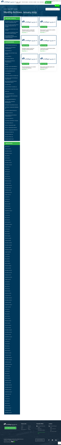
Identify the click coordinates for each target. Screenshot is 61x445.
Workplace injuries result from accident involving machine (28, 49)
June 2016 (7, 311)
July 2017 (6, 281)
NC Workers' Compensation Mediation (11, 107)
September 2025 (8, 153)
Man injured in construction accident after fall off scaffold (47, 30)
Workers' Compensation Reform (10, 129)
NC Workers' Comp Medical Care (11, 104)
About (20, 2)
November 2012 (8, 387)
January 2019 (7, 240)
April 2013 (7, 375)
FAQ (22, 428)
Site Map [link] (10, 440)
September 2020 (8, 210)
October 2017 (7, 274)
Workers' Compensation (9, 125)
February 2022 (7, 180)
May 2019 (6, 231)
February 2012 (7, 407)
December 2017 (7, 270)
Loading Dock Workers (9, 93)
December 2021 (7, 185)
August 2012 (7, 394)
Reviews (34, 2)
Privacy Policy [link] (15, 440)
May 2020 (6, 217)
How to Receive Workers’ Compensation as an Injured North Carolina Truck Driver (11, 36)
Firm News (7, 84)
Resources (42, 2)
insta (55, 440)
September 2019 (8, 224)
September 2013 (8, 364)
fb (49, 440)
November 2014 (8, 332)
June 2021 (7, 199)
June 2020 (7, 215)
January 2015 (7, 327)
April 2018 (7, 261)
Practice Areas (25, 2)
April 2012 (7, 403)
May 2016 (6, 313)
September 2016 (8, 304)
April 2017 (7, 288)
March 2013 (7, 378)
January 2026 (7, 148)
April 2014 (7, 348)
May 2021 (6, 201)
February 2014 (7, 352)
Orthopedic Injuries (8, 112)
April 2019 (7, 233)
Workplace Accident (8, 132)
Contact (18, 2)
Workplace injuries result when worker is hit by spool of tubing (28, 30)
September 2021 (8, 192)
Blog (6, 64)
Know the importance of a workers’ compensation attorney (29, 67)
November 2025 (8, 151)
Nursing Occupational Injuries (10, 110)
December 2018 (8, 242)
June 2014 (7, 343)
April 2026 (7, 146)
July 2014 (6, 341)
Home (17, 2)
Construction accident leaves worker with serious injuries (47, 49)
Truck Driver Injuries (8, 118)
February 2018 (7, 265)
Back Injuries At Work (9, 58)
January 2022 (7, 183)
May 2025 (6, 155)
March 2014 (7, 350)
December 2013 (7, 357)
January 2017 (7, 295)
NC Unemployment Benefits (10, 99)
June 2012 (7, 398)
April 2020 (7, 219)
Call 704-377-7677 (48, 2)
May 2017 (6, 286)
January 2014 (7, 355)
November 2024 (8, 164)
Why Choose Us (23, 429)
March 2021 (7, 206)
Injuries (6, 91)
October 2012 (7, 389)
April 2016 (7, 316)
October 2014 (7, 334)
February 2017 (7, 293)
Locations (31, 2)
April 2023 (7, 171)
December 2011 (7, 412)
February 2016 (7, 320)
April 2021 (7, 203)
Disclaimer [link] (6, 440)
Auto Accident (7, 56)
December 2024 (8, 162)
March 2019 (7, 235)
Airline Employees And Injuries (10, 45)
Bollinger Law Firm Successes (10, 68)
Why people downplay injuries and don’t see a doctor (47, 67)
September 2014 (8, 336)
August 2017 (7, 279)
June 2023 (7, 169)
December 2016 (8, 297)
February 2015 (7, 325)
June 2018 (7, 256)
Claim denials (7, 73)
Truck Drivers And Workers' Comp (11, 120)
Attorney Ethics (7, 50)
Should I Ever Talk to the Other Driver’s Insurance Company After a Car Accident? (12, 25)
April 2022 (7, 176)
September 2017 (8, 277)
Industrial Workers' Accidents (10, 86)
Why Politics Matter (8, 122)
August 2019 (7, 226)
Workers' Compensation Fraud (10, 127)
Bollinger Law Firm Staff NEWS (10, 66)
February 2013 (7, 380)
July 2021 (6, 196)
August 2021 (7, 194)
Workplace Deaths (8, 134)
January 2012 (7, 410)
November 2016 (8, 300)
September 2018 (8, 249)
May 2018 (6, 258)
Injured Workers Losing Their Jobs (11, 89)
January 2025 (7, 160)
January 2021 (7, 208)
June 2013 (7, 371)
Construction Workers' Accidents (11, 75)
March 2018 (7, 263)
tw (52, 440)
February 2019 (7, 238)
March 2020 (7, 222)
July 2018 (6, 254)
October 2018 (7, 247)
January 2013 (7, 382)
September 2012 (8, 391)
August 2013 (7, 366)
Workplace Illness (8, 136)
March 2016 (7, 318)
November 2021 (8, 187)
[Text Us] (57, 5)
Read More (24, 32)
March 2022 (7, 178)
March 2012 (7, 405)
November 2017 (8, 272)
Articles (29, 427)
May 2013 (6, 373)
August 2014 (7, 339)
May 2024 (6, 167)
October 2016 (7, 302)
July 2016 (6, 309)
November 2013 (8, 359)
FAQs (38, 2)
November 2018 (8, 245)
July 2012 (6, 396)
